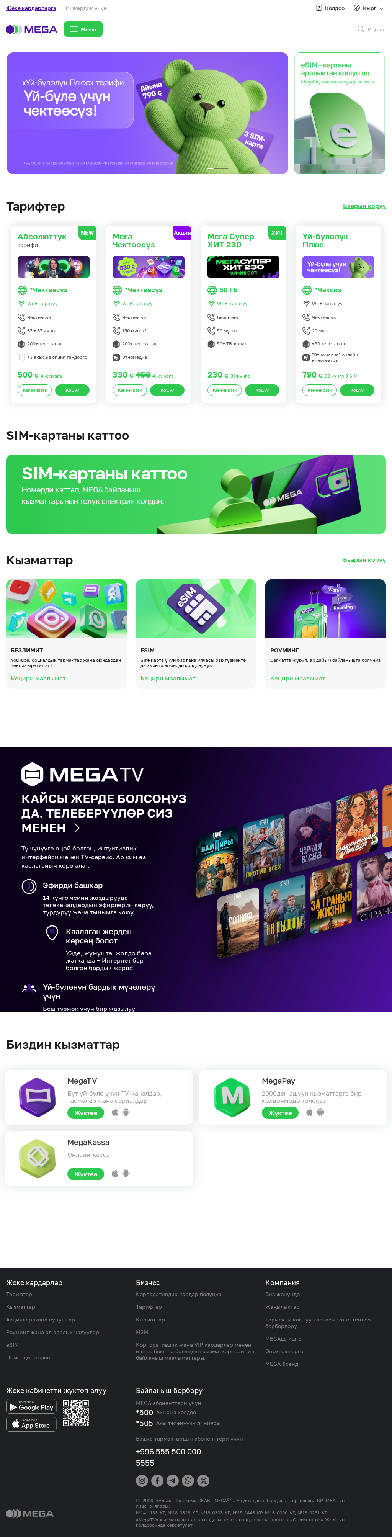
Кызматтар (20, 1306)
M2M (142, 1332)
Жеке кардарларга (31, 8)
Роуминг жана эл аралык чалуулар (52, 1332)
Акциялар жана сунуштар (40, 1319)
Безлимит (27, 650)
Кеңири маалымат (38, 678)
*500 (144, 1412)
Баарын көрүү (364, 205)
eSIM (147, 650)
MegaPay (278, 1080)
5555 (145, 1462)
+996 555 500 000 (168, 1451)
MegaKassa (88, 1141)
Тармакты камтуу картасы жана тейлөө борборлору (318, 1322)
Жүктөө (86, 1113)
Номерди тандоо (28, 1357)
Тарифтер (19, 1294)
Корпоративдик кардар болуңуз (178, 1294)
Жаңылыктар (282, 1306)
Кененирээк (35, 390)
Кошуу (72, 390)
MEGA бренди (283, 1363)
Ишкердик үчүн (86, 8)
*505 (144, 1422)
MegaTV (82, 1080)
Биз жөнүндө (282, 1294)
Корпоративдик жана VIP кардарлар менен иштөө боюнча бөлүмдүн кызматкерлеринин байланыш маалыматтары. (195, 1351)
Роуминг (284, 650)
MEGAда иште (283, 1338)
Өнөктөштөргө (284, 1351)
